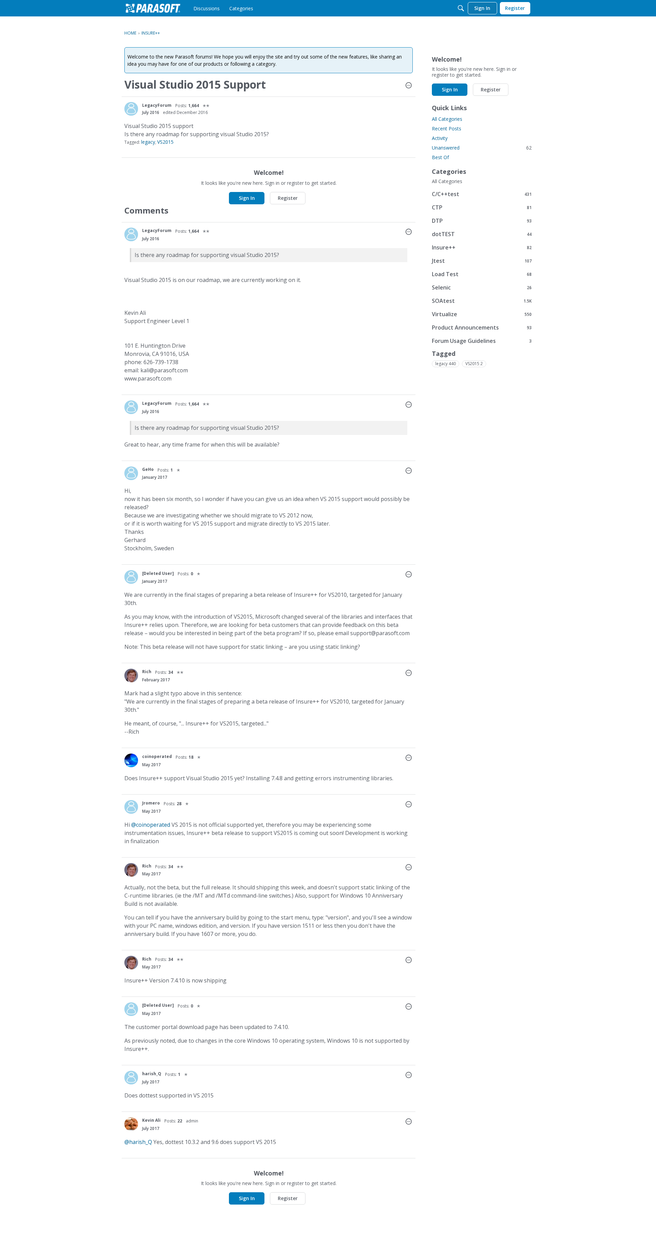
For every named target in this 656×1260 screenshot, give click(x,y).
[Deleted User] (158, 573)
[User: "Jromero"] (131, 807)
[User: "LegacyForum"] (131, 109)
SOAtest (482, 300)
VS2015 (165, 142)
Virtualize (482, 314)
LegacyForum (157, 105)
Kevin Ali (151, 1120)
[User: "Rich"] (131, 675)
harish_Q (151, 1074)
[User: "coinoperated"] (131, 760)
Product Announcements (482, 327)
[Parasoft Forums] (153, 8)
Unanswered (482, 147)
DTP (482, 220)
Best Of (440, 157)
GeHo (148, 469)
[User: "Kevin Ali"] (131, 1124)
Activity (440, 138)
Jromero (151, 803)
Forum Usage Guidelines (482, 340)
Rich (146, 671)
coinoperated (157, 756)
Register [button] (288, 198)
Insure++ (482, 247)
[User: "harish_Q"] (131, 1077)
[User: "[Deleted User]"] (131, 577)
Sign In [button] (247, 198)
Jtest (482, 260)
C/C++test (482, 193)
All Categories (447, 119)
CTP (482, 207)
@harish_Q (138, 1142)
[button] (409, 85)
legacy (148, 142)
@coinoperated (150, 824)
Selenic (482, 287)
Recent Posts (446, 128)
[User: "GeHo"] (131, 473)
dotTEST (482, 233)
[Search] (461, 8)
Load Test (482, 274)
